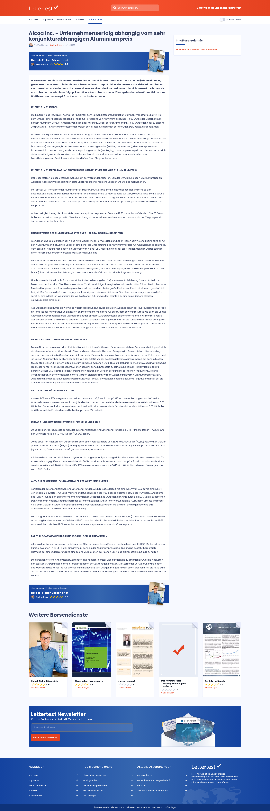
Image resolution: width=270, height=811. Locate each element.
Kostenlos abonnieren (44, 737)
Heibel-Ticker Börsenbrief (49, 60)
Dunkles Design (234, 19)
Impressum (157, 807)
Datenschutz (143, 807)
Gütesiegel (171, 807)
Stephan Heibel (56, 45)
